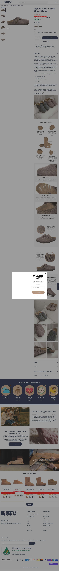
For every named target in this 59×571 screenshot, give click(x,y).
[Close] (45, 273)
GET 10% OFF (38, 292)
